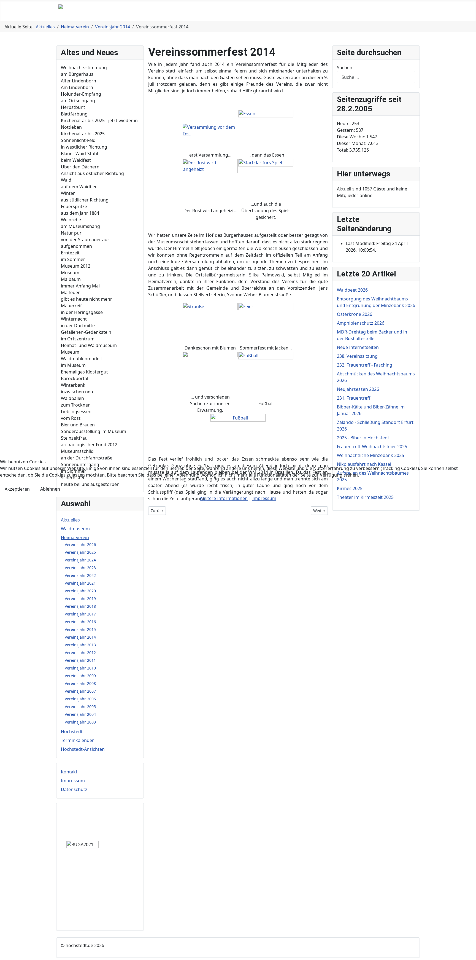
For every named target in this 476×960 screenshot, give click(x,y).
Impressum (264, 498)
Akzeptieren (17, 489)
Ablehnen (50, 489)
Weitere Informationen (224, 498)
